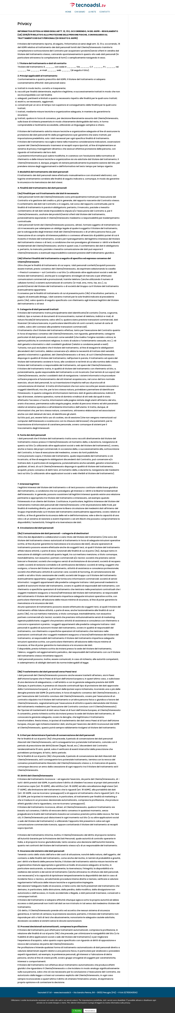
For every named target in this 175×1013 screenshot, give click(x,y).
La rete (92, 12)
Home (68, 12)
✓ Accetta (77, 1011)
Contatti (104, 12)
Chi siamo (80, 12)
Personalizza (90, 1011)
